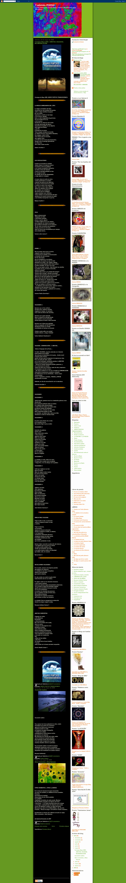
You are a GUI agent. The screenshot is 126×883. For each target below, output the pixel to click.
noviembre (78, 840)
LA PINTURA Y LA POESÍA (81, 436)
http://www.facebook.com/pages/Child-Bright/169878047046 (81, 54)
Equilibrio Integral (78, 569)
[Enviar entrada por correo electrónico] (52, 685)
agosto (77, 842)
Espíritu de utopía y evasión (81, 574)
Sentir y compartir (78, 582)
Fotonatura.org (78, 598)
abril (76, 861)
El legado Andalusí (79, 590)
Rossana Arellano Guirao (80, 580)
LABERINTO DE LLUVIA (80, 576)
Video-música (77, 468)
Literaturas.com (78, 596)
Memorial (76, 461)
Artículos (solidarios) (79, 445)
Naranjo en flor (78, 60)
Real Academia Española (80, 585)
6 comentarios (56, 756)
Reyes (77, 874)
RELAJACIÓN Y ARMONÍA (81, 84)
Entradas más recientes (41, 826)
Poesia (76, 465)
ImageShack (77, 599)
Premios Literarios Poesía (81, 589)
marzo (77, 863)
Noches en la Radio (79, 463)
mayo (76, 848)
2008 (75, 867)
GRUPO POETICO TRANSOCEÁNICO (50, 686)
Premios (76, 424)
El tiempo (76, 459)
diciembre (78, 837)
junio (76, 846)
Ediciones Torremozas (80, 587)
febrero (77, 865)
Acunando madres (41, 690)
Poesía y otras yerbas (79, 88)
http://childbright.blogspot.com (80, 51)
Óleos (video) (77, 470)
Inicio (53, 826)
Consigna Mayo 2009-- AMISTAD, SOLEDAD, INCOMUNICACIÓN (81, 851)
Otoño (75, 438)
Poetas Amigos (44, 758)
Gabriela (77, 873)
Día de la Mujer (78, 456)
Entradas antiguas (64, 826)
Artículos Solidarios (79, 447)
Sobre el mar (77, 425)
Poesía (76, 466)
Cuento (76, 450)
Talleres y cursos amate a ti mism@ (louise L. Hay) (81, 92)
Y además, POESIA (45, 5)
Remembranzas (78, 433)
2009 (75, 835)
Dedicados (77, 422)
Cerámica (76, 427)
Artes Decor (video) (79, 443)
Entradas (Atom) (46, 829)
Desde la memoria (45, 823)
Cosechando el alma (79, 583)
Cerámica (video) (78, 449)
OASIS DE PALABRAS (79, 578)
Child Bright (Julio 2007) (80, 73)
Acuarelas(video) (78, 441)
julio (76, 844)
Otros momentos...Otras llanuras (45, 762)
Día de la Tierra (78, 457)
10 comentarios (56, 684)
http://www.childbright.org (79, 49)
